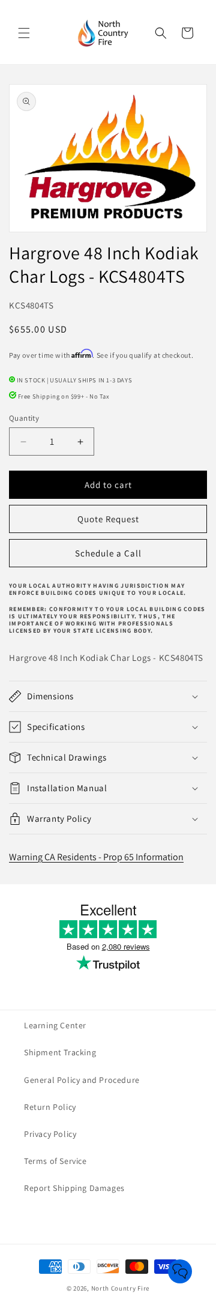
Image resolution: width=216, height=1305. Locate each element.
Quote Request (108, 519)
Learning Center (55, 1025)
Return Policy (50, 1107)
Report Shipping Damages (74, 1188)
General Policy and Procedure (82, 1079)
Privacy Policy (50, 1134)
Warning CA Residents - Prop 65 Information (96, 857)
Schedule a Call (108, 553)
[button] (24, 33)
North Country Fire (120, 1288)
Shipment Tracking (60, 1052)
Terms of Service (55, 1161)
